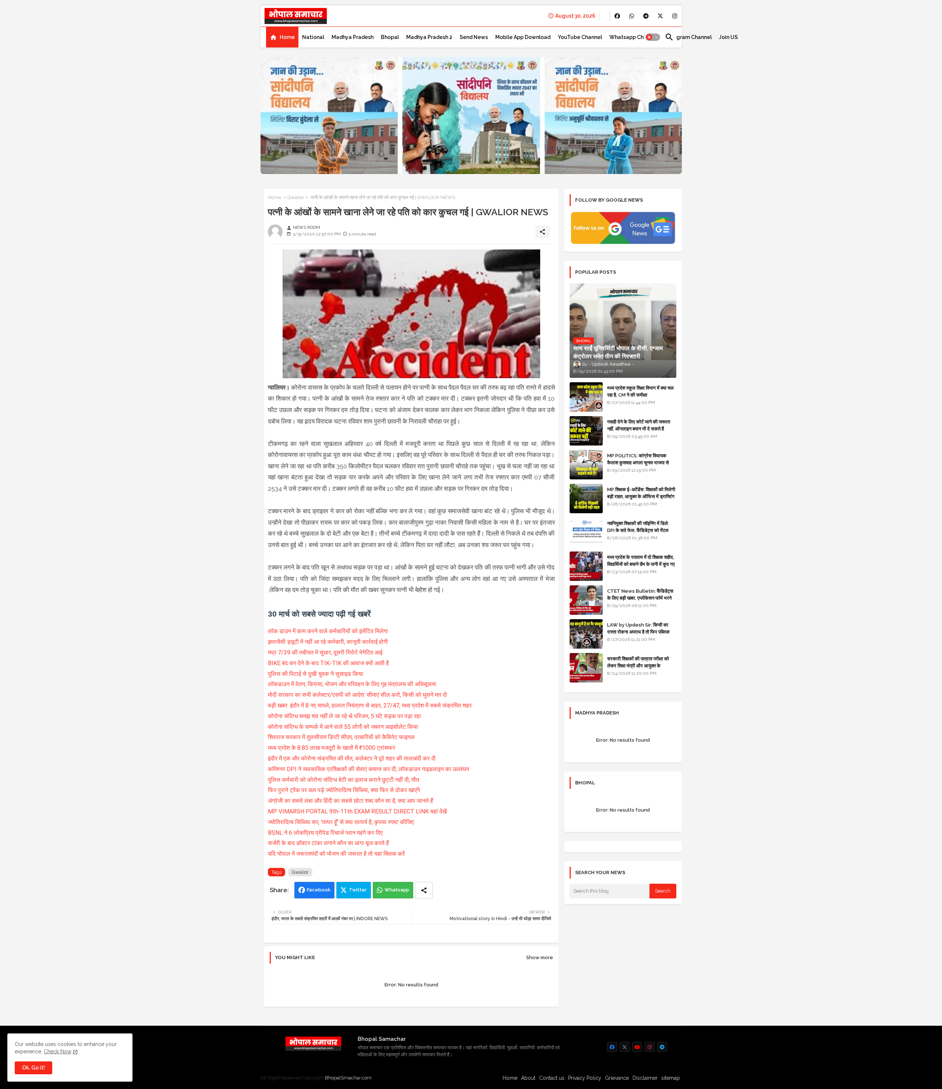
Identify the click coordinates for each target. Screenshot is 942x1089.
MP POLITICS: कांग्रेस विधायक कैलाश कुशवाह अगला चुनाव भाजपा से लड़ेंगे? (638, 462)
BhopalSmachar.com (348, 1078)
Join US (728, 37)
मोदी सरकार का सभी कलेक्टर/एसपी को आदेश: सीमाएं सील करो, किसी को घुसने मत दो (357, 694)
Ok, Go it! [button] (33, 1068)
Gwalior (295, 197)
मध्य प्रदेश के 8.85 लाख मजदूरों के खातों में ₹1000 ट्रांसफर (331, 747)
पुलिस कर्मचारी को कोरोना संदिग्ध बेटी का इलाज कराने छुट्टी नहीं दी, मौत (343, 779)
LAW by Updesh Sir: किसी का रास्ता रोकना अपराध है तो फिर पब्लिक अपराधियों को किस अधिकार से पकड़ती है (641, 631)
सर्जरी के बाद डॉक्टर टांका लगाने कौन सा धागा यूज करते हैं (329, 843)
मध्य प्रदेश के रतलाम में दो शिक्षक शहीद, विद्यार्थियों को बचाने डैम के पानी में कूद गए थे (641, 563)
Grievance (617, 1078)
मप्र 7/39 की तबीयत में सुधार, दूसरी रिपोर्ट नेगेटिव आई (326, 652)
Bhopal (390, 37)
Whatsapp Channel (633, 37)
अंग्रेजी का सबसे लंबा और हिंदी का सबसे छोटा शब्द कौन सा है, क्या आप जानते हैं (351, 800)
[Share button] (424, 890)
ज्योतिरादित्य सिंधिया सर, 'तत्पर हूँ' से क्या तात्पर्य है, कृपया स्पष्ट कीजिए (341, 822)
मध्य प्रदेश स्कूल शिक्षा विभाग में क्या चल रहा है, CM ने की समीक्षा (640, 391)
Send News (474, 37)
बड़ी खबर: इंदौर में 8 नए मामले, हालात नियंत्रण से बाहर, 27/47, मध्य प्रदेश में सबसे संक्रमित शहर (370, 705)
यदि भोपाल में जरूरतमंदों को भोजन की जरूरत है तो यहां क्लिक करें (336, 853)
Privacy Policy (584, 1078)
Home (287, 37)
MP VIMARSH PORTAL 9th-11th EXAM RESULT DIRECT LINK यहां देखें (357, 811)
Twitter (358, 890)
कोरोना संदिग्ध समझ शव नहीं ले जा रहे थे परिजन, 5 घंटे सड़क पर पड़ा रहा (344, 716)
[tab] (282, 37)
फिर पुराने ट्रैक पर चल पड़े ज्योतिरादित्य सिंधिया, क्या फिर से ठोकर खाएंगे (344, 790)
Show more (539, 957)
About (528, 1078)
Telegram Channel (688, 37)
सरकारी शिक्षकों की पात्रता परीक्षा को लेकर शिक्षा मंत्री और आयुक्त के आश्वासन (638, 665)
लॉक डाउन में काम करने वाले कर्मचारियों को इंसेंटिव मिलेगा (328, 631)
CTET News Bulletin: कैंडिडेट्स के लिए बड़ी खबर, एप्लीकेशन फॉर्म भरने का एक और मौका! (640, 597)
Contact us (551, 1078)
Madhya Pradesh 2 (429, 37)
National (313, 37)
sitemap (670, 1078)
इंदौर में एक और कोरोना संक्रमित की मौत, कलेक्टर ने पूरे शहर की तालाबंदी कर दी (352, 758)
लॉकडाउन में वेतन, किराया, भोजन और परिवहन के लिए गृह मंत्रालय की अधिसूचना (352, 684)
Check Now (57, 1051)
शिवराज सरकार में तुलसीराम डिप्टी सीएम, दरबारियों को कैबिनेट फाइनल (341, 737)
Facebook (318, 890)
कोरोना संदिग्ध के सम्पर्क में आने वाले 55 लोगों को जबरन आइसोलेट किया (343, 726)
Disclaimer (645, 1078)
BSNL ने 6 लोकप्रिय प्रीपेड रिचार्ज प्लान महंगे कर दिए (325, 832)
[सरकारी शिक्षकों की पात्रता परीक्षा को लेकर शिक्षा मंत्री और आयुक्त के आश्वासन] (586, 667)
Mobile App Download (522, 37)
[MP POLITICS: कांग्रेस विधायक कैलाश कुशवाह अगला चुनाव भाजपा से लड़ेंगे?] (586, 464)
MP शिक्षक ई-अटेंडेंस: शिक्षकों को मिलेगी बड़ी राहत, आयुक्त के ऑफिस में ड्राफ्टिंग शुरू (641, 496)
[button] (652, 37)
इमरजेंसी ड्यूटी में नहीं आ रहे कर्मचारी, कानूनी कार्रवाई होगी (328, 641)
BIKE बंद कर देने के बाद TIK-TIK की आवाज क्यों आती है (328, 663)
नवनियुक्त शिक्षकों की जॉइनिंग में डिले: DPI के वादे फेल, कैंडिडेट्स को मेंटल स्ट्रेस (638, 530)
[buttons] (617, 16)
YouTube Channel (580, 37)
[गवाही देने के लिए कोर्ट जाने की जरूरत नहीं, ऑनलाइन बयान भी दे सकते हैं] (586, 431)
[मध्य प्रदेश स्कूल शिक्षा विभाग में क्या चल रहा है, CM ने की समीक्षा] (586, 397)
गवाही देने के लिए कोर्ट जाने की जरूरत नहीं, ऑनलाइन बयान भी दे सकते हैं (638, 425)
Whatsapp (397, 890)
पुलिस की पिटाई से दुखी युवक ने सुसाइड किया (315, 673)
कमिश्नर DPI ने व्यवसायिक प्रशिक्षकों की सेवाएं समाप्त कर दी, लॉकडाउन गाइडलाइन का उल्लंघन (368, 769)
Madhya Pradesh (352, 37)
